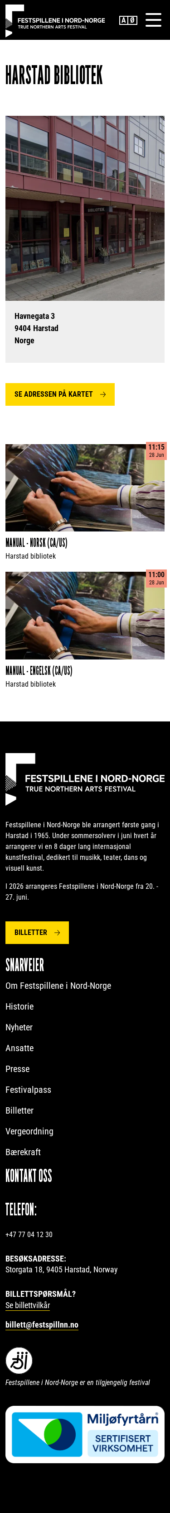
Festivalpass (28, 1089)
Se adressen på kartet (54, 394)
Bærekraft (23, 1152)
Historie (19, 1006)
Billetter (31, 932)
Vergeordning (29, 1131)
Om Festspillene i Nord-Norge (58, 985)
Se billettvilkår (27, 1305)
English (123, 20)
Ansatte (19, 1048)
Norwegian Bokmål (132, 20)
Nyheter (19, 1027)
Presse (17, 1068)
